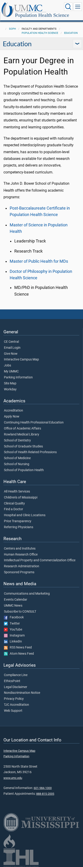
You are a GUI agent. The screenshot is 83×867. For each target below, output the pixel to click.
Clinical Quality (14, 503)
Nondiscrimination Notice (22, 693)
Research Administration (21, 566)
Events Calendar (15, 600)
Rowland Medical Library (21, 434)
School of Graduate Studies (23, 446)
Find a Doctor (13, 509)
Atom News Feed (21, 654)
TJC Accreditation (16, 705)
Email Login (12, 348)
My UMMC (11, 371)
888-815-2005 (45, 793)
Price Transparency (17, 521)
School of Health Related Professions (30, 452)
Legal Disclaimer (15, 687)
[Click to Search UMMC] (68, 7)
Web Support (13, 711)
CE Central (11, 342)
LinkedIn (15, 641)
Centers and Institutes (20, 548)
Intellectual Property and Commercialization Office (39, 560)
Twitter (14, 623)
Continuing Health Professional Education (34, 422)
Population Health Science (42, 15)
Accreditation (13, 410)
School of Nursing (16, 464)
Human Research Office (21, 554)
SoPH (12, 28)
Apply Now (11, 416)
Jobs (7, 365)
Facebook (16, 617)
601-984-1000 (43, 788)
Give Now (11, 354)
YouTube (15, 629)
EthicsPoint (12, 681)
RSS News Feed (20, 647)
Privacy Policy (14, 699)
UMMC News (13, 606)
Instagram (16, 635)
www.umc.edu (12, 778)
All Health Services (17, 491)
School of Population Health (24, 470)
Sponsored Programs (19, 572)
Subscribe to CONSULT (20, 612)
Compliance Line (15, 675)
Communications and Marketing (27, 594)
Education (71, 33)
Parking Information (18, 377)
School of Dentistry (17, 440)
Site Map (10, 383)
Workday (10, 389)
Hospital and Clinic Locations (24, 515)
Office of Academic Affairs (22, 428)
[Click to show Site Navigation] (78, 7)
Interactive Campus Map (21, 359)
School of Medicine (17, 458)
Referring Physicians (18, 527)
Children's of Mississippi (20, 497)
